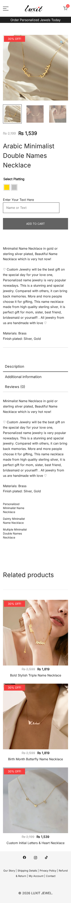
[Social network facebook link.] (24, 857)
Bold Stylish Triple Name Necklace (35, 675)
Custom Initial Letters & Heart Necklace (35, 843)
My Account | (37, 876)
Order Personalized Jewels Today (35, 20)
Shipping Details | (28, 870)
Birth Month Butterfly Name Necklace (35, 759)
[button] (62, 42)
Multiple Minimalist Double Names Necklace (15, 533)
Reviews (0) (15, 387)
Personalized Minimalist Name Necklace (13, 508)
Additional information (23, 377)
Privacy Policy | (49, 870)
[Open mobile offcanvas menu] (5, 8)
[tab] (35, 367)
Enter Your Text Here (19, 200)
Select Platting (13, 179)
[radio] (7, 187)
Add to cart (35, 223)
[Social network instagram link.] (35, 857)
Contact (50, 876)
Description (14, 366)
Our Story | (10, 870)
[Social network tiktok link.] (46, 857)
